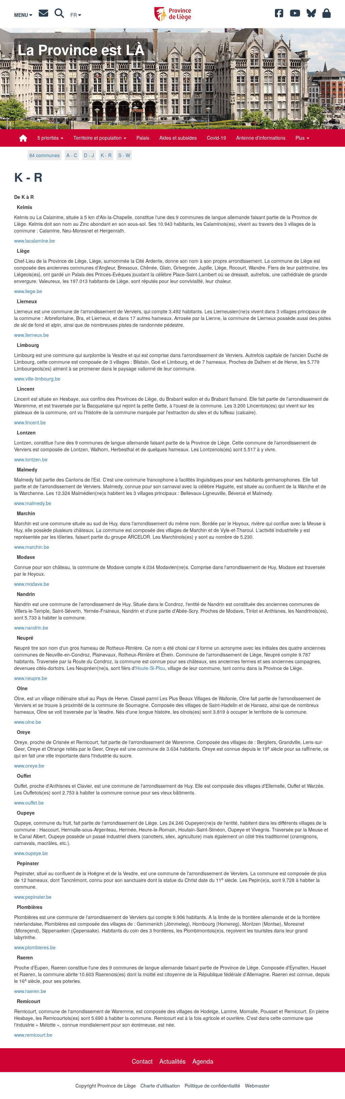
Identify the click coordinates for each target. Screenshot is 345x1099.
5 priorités (48, 137)
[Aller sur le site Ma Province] (326, 14)
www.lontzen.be (31, 459)
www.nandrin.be (31, 627)
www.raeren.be (30, 991)
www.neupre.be (30, 678)
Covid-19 (216, 137)
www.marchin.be (31, 546)
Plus (300, 137)
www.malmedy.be (32, 503)
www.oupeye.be (31, 853)
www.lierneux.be (31, 334)
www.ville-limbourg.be (37, 378)
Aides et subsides (178, 137)
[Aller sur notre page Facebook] (279, 14)
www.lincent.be (30, 422)
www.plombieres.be (35, 947)
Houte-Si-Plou (150, 668)
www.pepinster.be (33, 896)
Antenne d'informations (260, 137)
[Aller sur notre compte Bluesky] (311, 14)
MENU (21, 14)
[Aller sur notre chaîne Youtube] (295, 14)
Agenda (202, 1061)
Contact (142, 1061)
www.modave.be (31, 583)
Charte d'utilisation (160, 1085)
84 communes (44, 155)
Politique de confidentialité (212, 1085)
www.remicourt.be (33, 1034)
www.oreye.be (29, 765)
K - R (106, 155)
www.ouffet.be (29, 802)
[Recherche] (59, 14)
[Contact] (43, 14)
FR (74, 14)
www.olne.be (27, 721)
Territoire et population (98, 137)
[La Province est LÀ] (23, 138)
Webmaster (257, 1085)
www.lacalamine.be (34, 240)
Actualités (172, 1061)
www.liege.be (28, 291)
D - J (89, 155)
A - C (71, 155)
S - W (124, 155)
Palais (142, 137)
